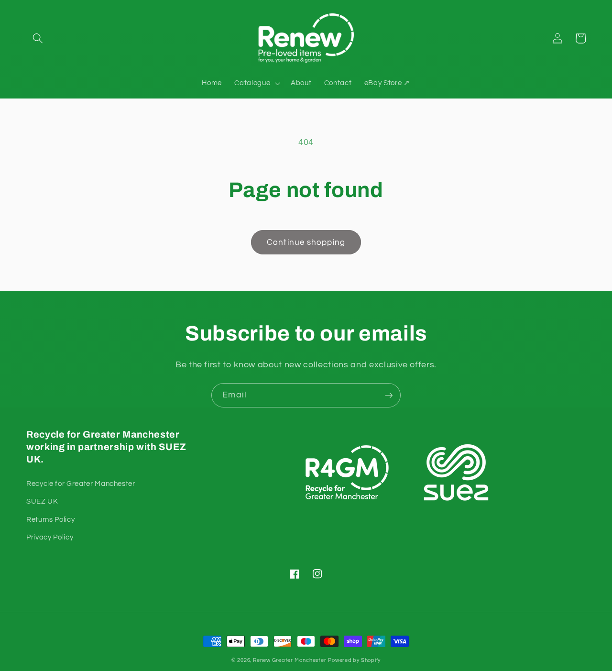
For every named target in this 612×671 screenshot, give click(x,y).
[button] (37, 38)
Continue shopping (306, 242)
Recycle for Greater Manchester (80, 483)
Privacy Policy (49, 537)
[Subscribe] (388, 395)
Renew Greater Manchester (289, 660)
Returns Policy (50, 519)
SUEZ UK (42, 501)
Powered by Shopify (354, 660)
